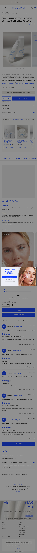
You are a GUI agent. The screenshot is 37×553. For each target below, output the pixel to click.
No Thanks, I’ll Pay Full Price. (9, 279)
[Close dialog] (35, 268)
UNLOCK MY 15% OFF (9, 277)
